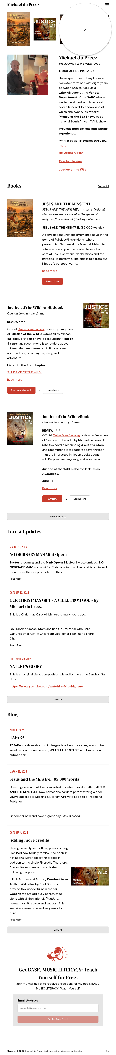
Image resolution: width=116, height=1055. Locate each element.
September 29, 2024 (20, 659)
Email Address (28, 1000)
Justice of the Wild (72, 169)
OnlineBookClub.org (31, 329)
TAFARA (17, 737)
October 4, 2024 (19, 832)
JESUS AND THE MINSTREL (66, 204)
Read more (49, 271)
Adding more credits (29, 840)
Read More (16, 578)
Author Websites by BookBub (67, 1051)
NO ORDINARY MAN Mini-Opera (38, 554)
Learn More (52, 281)
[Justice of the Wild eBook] (20, 428)
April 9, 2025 (17, 730)
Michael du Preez (23, 4)
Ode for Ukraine (70, 161)
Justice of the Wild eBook (66, 416)
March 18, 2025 (18, 771)
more (62, 145)
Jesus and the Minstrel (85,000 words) (45, 779)
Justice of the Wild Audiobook (35, 308)
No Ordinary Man (71, 153)
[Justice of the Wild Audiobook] (45, 29)
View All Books (58, 516)
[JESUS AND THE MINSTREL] (18, 29)
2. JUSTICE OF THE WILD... (24, 372)
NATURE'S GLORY (26, 666)
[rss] (107, 1051)
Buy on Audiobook (21, 390)
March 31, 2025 (18, 547)
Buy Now (52, 498)
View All (103, 186)
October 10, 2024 (19, 592)
